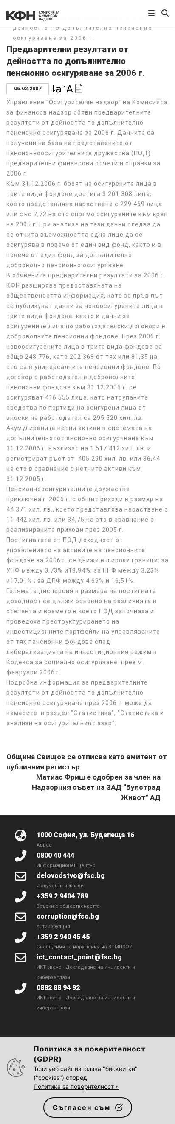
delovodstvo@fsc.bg (71, 876)
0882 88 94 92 (58, 988)
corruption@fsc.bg (68, 916)
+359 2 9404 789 (62, 896)
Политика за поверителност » (76, 1086)
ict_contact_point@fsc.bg (79, 957)
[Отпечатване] (78, 88)
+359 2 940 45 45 (63, 937)
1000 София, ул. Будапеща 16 (85, 835)
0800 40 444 (55, 855)
